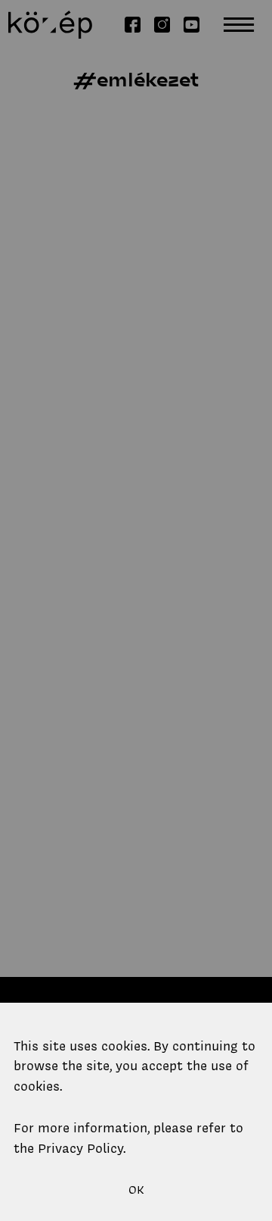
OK (136, 1190)
